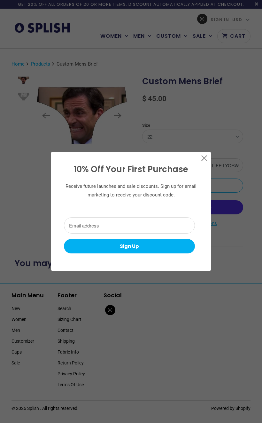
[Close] (204, 158)
